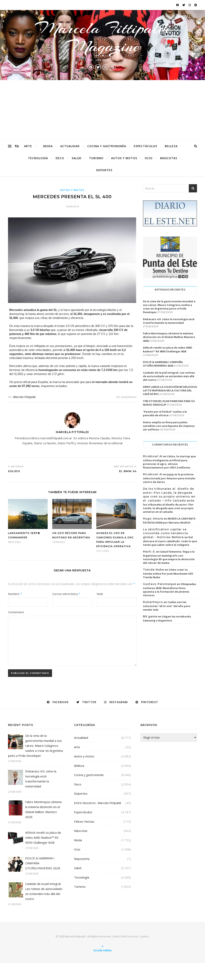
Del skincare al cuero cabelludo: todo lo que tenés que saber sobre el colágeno (170, 541)
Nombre (15, 594)
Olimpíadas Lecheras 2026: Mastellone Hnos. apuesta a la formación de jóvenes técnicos (169, 589)
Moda (48, 146)
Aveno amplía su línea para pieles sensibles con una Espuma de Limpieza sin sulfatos (169, 425)
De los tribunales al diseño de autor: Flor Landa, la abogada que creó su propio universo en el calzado (168, 506)
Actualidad (70, 146)
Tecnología (38, 158)
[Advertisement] (102, 110)
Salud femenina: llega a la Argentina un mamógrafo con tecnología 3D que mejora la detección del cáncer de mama (169, 557)
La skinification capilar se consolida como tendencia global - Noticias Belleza (165, 533)
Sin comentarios (126, 397)
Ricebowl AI (153, 456)
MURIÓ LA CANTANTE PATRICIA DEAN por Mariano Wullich (169, 520)
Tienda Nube (153, 569)
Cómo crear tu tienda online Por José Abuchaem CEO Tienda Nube (168, 573)
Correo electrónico (66, 594)
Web (100, 594)
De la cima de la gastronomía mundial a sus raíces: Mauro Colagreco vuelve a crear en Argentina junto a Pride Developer (169, 307)
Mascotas (168, 158)
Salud (76, 158)
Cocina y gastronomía (106, 146)
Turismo (96, 158)
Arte (28, 146)
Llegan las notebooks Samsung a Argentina (167, 618)
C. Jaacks (143, 936)
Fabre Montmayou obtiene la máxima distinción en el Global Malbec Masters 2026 (169, 337)
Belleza (171, 146)
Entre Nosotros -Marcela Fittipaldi (97, 803)
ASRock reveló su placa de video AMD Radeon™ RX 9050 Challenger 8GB (167, 349)
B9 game (150, 616)
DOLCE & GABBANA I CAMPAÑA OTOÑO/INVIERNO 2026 (163, 363)
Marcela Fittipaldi (24, 397)
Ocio (149, 158)
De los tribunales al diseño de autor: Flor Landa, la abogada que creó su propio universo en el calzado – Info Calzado (169, 494)
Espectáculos (145, 146)
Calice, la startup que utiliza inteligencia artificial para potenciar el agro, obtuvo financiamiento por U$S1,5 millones (169, 461)
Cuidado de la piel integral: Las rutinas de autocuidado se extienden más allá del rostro (169, 376)
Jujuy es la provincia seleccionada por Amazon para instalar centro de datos (169, 478)
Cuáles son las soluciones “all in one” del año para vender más (166, 605)
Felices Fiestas (84, 821)
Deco (60, 158)
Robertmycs (153, 602)
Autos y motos (124, 158)
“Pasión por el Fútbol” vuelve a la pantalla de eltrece (165, 413)
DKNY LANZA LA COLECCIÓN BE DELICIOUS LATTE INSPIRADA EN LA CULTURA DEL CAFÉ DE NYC (170, 390)
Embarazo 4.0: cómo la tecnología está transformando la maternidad (168, 321)
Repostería (81, 859)
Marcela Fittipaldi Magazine (103, 37)
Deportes (104, 170)
